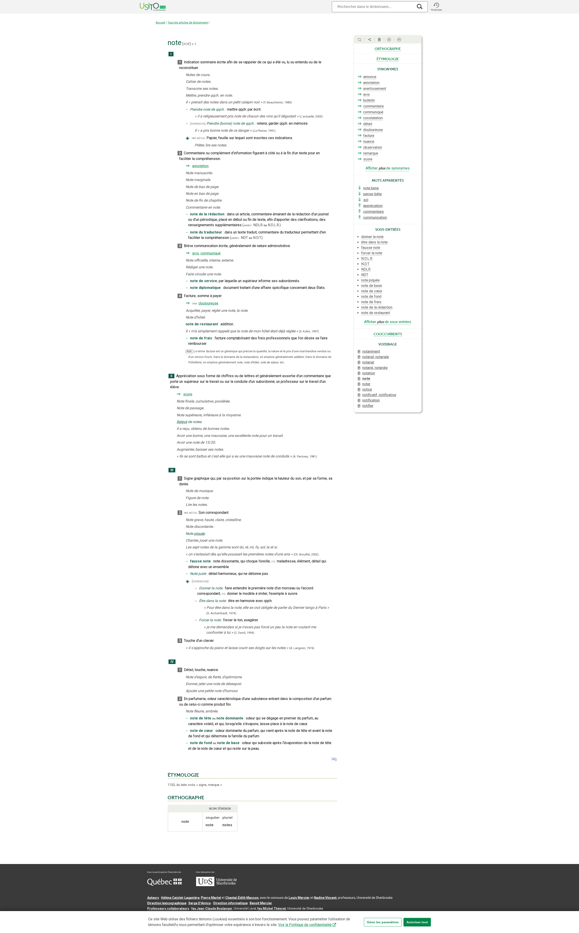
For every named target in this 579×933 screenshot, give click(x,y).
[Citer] (359, 39)
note (366, 378)
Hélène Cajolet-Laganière (180, 898)
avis (195, 253)
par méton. (199, 138)
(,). (311, 116)
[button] (436, 7)
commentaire (373, 106)
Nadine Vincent (325, 898)
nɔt (186, 44)
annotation (200, 166)
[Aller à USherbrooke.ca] (216, 885)
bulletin (369, 100)
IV (172, 662)
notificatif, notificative (379, 395)
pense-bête (372, 194)
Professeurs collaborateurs (168, 908)
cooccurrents (388, 333)
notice (367, 389)
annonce (369, 77)
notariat (368, 362)
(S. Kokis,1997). (309, 331)
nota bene (371, 188)
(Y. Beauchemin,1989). (277, 102)
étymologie (388, 58)
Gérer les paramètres (383, 922)
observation (372, 147)
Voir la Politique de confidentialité (305, 925)
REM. (189, 351)
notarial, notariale (375, 357)
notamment (371, 351)
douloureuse (208, 303)
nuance (368, 141)
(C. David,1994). (244, 632)
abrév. (248, 225)
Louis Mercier (299, 898)
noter (366, 384)
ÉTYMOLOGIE (183, 775)
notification (371, 400)
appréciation (373, 206)
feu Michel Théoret (271, 908)
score (187, 394)
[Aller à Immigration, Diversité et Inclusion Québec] (164, 884)
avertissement (374, 88)
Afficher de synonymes (388, 168)
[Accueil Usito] (147, 7)
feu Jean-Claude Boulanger (211, 908)
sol (365, 200)
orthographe (388, 48)
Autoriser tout (417, 922)
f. (196, 44)
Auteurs (153, 898)
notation (368, 373)
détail (367, 124)
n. (193, 44)
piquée (199, 533)
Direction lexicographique (166, 903)
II (171, 376)
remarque (370, 153)
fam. (195, 303)
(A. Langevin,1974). (302, 648)
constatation (373, 118)
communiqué (210, 253)
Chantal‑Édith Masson (242, 898)
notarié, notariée (375, 368)
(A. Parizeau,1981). (305, 456)
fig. (273, 561)
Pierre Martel (211, 898)
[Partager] (369, 39)
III (172, 470)
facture (368, 135)
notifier (367, 406)
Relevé (182, 422)
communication (375, 217)
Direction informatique (230, 903)
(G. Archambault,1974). (221, 613)
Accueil (160, 22)
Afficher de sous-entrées (387, 322)
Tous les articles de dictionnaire (188, 22)
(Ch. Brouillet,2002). (306, 554)
